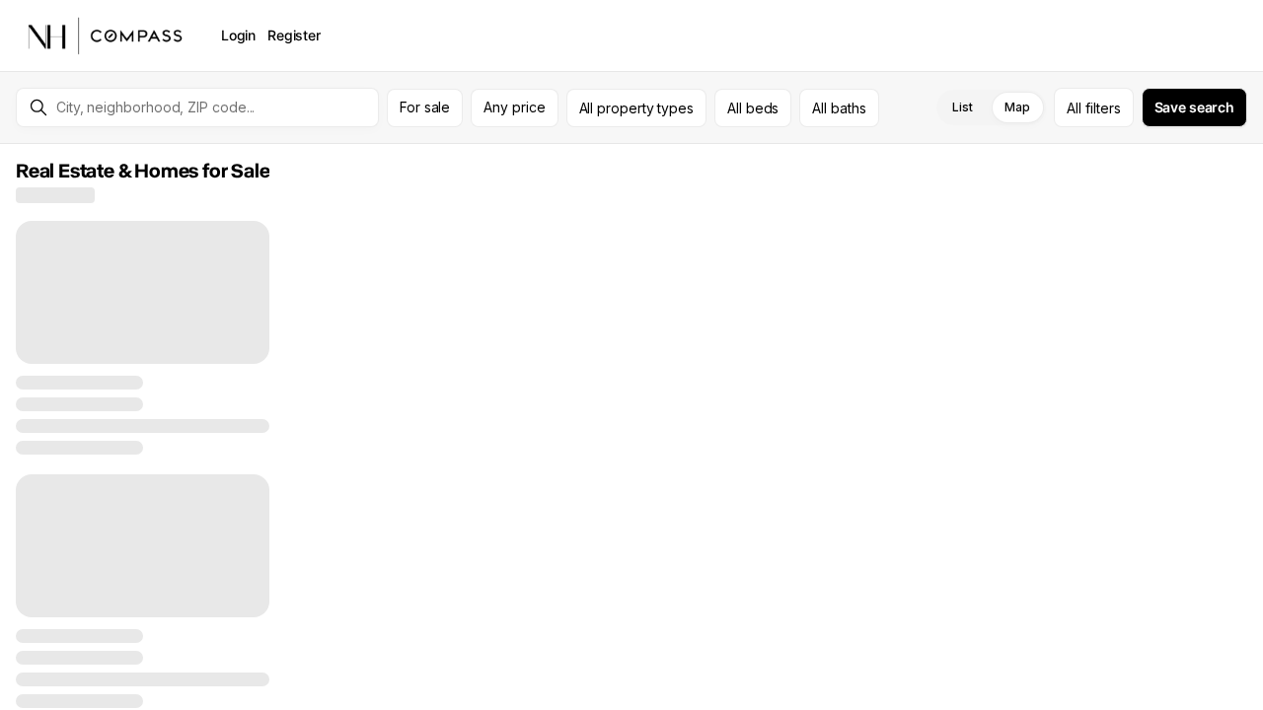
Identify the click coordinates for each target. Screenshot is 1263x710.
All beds (753, 108)
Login (238, 35)
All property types (637, 108)
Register (294, 35)
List (962, 107)
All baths (838, 108)
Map (1017, 107)
